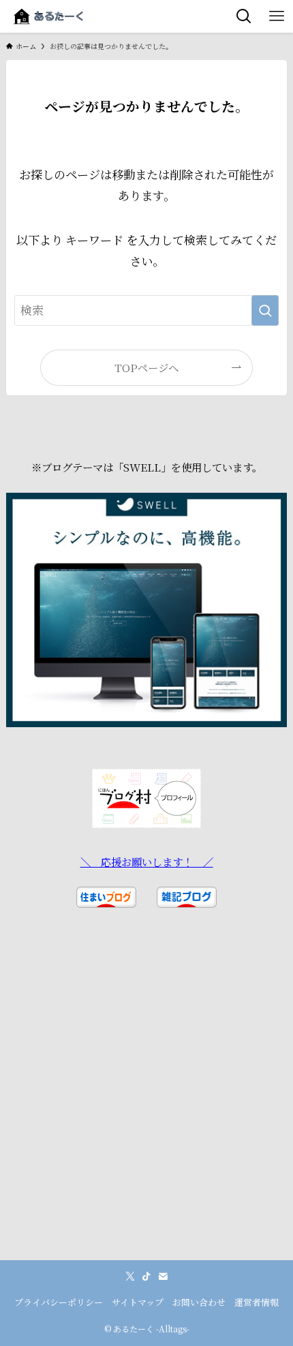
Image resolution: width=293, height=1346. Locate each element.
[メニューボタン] (276, 16)
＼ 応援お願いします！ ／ (146, 861)
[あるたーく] (48, 16)
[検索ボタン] (244, 16)
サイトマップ (138, 1302)
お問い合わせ (199, 1302)
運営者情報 (256, 1302)
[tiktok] (146, 1276)
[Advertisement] (146, 1113)
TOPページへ (146, 367)
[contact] (163, 1276)
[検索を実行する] (265, 310)
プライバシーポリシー (58, 1302)
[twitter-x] (130, 1276)
